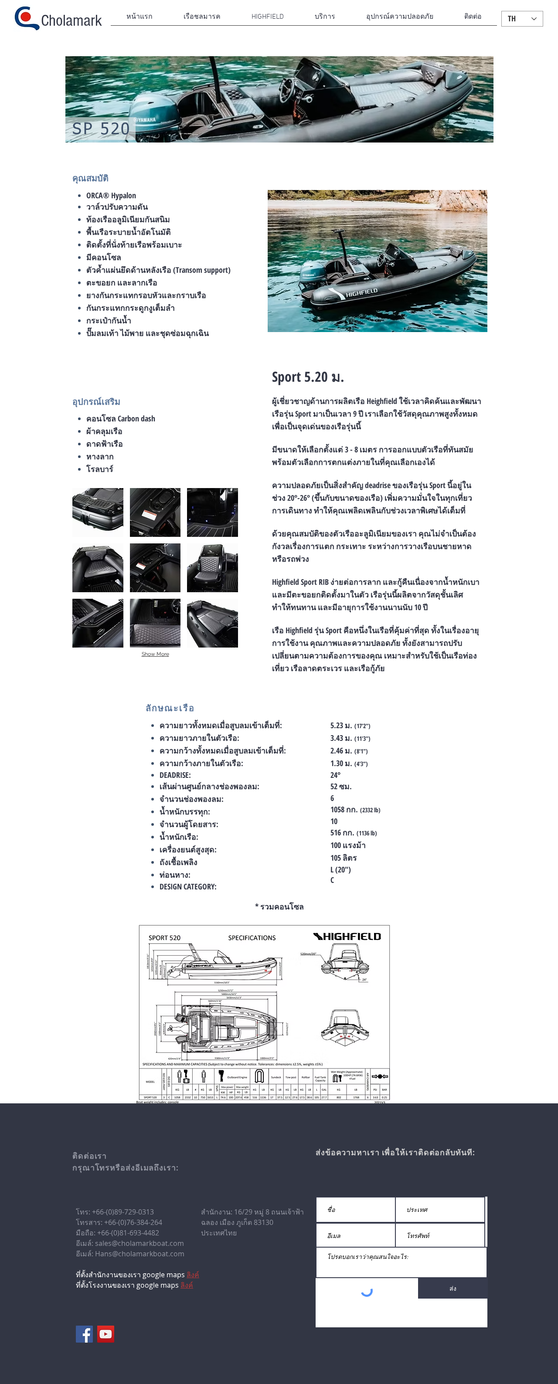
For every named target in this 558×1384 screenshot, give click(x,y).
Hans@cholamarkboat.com (139, 1253)
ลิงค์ (186, 1285)
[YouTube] (105, 1334)
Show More (155, 654)
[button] (202, 20)
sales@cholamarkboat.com (139, 1243)
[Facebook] (84, 1334)
